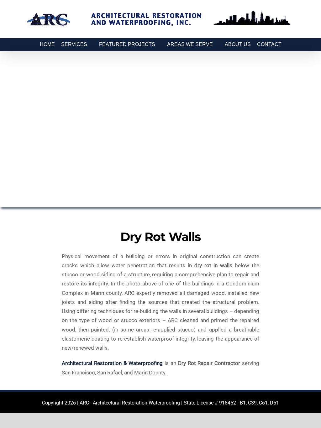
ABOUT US (238, 44)
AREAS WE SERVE (190, 44)
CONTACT (269, 44)
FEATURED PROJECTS (127, 44)
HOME (47, 44)
